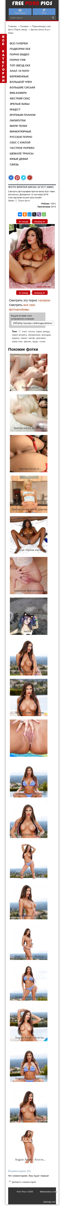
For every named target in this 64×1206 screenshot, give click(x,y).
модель (16, 338)
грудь (35, 341)
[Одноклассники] (25, 214)
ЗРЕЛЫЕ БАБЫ (20, 104)
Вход (44, 13)
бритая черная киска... (30, 550)
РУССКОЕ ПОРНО (21, 137)
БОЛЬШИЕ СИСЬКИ (22, 87)
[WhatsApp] (44, 214)
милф (32, 338)
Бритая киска (30, 387)
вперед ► (39, 221)
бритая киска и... (30, 468)
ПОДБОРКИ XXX (20, 49)
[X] (34, 214)
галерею (44, 300)
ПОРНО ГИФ (18, 60)
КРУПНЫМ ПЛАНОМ (22, 115)
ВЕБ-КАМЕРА (18, 93)
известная (17, 341)
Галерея (24, 26)
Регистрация (20, 13)
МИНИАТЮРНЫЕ (20, 131)
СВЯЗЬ (14, 164)
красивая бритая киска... (30, 590)
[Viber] (39, 214)
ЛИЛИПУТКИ (18, 120)
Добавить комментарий (24, 1181)
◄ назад (23, 221)
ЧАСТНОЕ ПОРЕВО (22, 148)
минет (24, 338)
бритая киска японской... (30, 428)
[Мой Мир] (29, 214)
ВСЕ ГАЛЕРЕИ (19, 43)
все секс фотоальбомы (22, 306)
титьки (31, 331)
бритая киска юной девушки (30, 509)
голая (42, 341)
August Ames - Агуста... (30, 671)
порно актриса (19, 334)
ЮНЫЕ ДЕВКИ (19, 159)
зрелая (27, 341)
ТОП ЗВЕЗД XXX (20, 65)
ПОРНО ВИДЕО (19, 54)
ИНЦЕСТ (15, 109)
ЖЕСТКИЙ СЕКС (20, 98)
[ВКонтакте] (20, 214)
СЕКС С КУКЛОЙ (20, 142)
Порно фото (24, 200)
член (24, 331)
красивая (40, 338)
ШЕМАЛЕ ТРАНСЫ (22, 153)
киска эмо (30, 631)
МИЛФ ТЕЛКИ (18, 126)
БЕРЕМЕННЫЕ (19, 76)
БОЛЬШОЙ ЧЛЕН (21, 82)
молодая (46, 334)
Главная (12, 26)
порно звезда (43, 331)
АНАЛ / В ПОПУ (19, 71)
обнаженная (34, 334)
